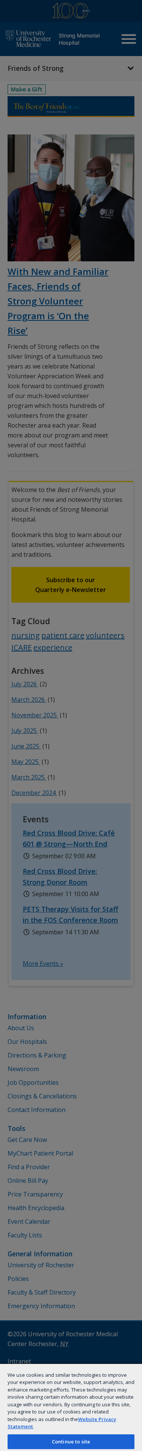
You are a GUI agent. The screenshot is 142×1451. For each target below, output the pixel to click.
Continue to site (71, 1441)
